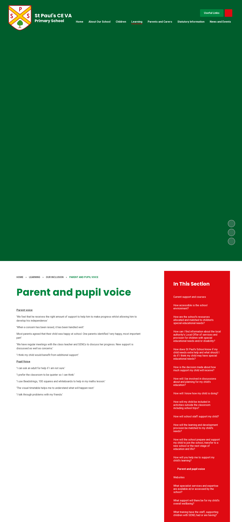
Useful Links (211, 13)
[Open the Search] (228, 13)
